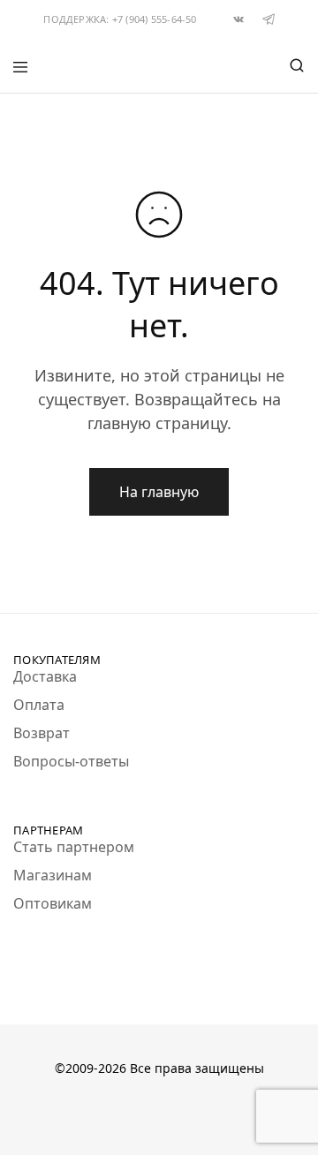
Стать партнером (73, 847)
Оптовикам (52, 903)
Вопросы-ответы (71, 761)
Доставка (45, 676)
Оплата (38, 704)
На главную (159, 492)
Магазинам (52, 875)
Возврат (41, 733)
